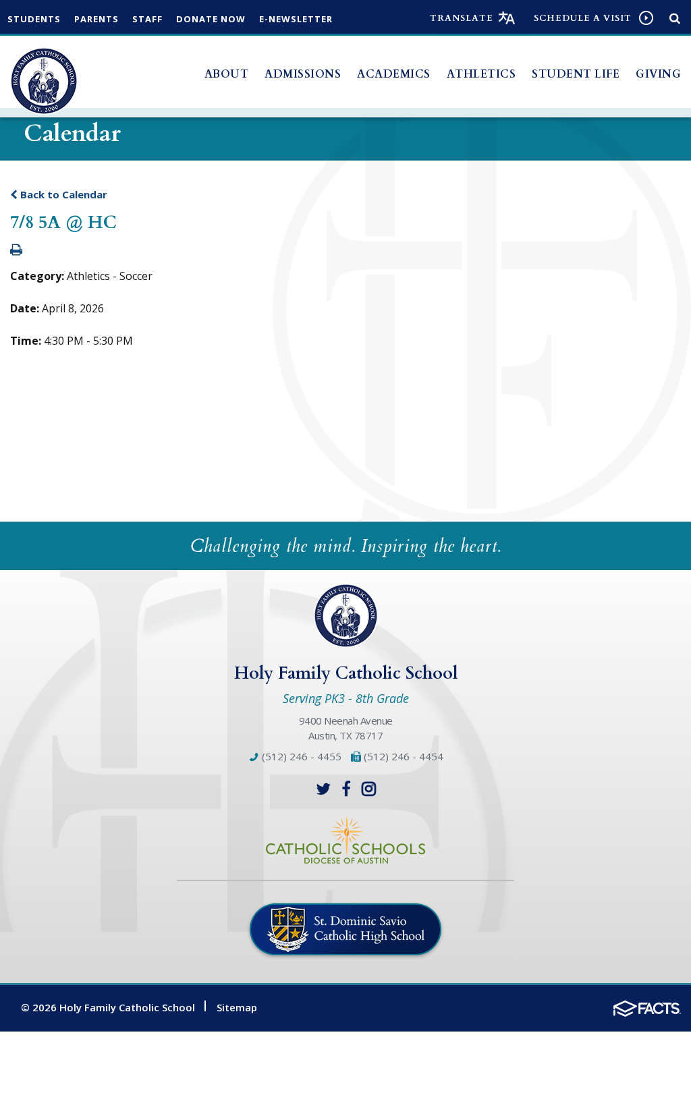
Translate (461, 18)
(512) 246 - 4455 (300, 756)
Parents (96, 19)
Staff (147, 19)
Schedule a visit (583, 18)
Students (34, 19)
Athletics (481, 74)
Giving (658, 74)
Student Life (575, 74)
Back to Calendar (62, 194)
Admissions (303, 74)
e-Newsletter (296, 19)
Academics (394, 74)
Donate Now (211, 19)
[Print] (16, 250)
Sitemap (237, 1007)
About (226, 74)
